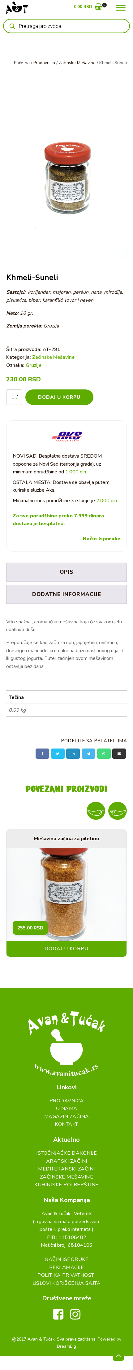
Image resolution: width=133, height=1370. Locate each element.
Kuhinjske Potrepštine (66, 1184)
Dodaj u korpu (59, 397)
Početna (22, 63)
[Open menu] (120, 7)
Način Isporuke (101, 538)
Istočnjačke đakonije (66, 1153)
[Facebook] (42, 754)
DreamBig (66, 1346)
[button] (88, 8)
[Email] (119, 754)
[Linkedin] (73, 754)
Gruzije (33, 365)
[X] (58, 754)
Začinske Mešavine (77, 63)
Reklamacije (66, 1267)
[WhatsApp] (104, 754)
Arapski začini (66, 1161)
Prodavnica (44, 63)
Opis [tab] (66, 572)
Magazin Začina (66, 1116)
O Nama (66, 1108)
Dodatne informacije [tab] (66, 594)
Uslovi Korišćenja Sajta (66, 1283)
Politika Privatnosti (66, 1275)
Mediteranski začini (66, 1169)
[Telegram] (88, 754)
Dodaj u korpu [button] (66, 948)
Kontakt (66, 1124)
